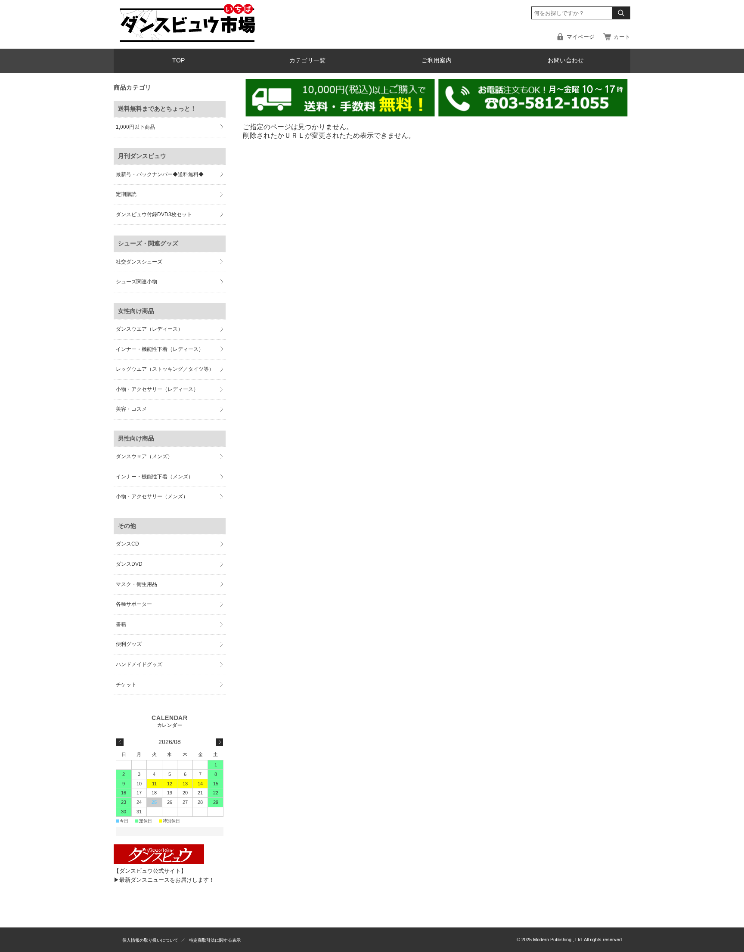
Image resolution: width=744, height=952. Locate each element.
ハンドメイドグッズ (139, 664)
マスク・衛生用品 (136, 584)
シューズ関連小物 (136, 282)
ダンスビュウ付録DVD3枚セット (154, 214)
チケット (126, 685)
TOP (178, 60)
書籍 (121, 624)
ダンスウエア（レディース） (149, 329)
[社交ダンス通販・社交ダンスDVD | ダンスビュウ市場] (187, 41)
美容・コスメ (131, 409)
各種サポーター (134, 604)
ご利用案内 (437, 60)
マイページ (581, 37)
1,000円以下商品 (135, 127)
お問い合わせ (566, 60)
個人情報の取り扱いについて (150, 940)
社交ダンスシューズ (139, 262)
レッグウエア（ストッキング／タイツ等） (165, 369)
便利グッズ (129, 644)
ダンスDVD (129, 564)
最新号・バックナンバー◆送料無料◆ (160, 174)
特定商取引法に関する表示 (215, 940)
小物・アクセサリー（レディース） (157, 389)
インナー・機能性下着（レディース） (160, 349)
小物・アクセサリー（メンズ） (152, 496)
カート (622, 37)
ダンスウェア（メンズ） (144, 456)
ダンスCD (127, 544)
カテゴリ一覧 (307, 60)
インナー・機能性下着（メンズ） (154, 477)
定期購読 (126, 194)
